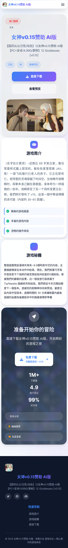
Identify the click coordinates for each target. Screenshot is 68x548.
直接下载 (34, 524)
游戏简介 (34, 513)
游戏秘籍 (34, 519)
